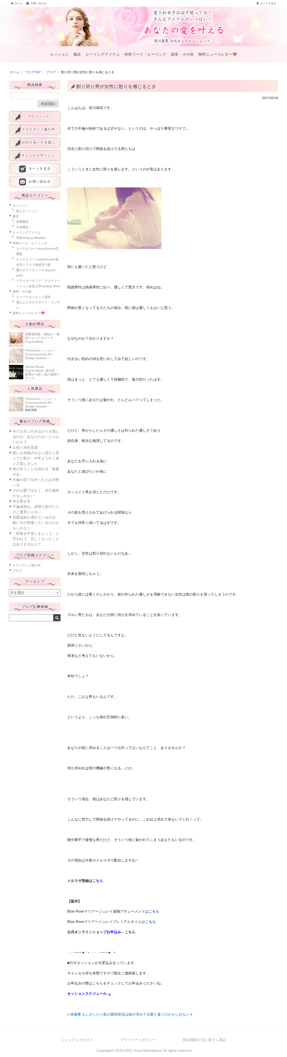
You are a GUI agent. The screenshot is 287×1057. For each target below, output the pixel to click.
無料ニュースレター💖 (217, 54)
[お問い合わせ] (35, 181)
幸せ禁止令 (21, 501)
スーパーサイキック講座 (33, 297)
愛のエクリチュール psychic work (36, 272)
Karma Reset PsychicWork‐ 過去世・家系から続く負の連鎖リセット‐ (42, 372)
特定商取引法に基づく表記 (204, 1040)
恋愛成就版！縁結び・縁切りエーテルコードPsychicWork (42, 337)
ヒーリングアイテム (103, 54)
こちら (154, 911)
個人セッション (27, 211)
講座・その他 (182, 54)
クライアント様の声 (27, 565)
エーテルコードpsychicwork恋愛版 (37, 251)
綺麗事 (75, 1014)
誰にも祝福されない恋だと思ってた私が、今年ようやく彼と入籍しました (36, 458)
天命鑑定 (22, 227)
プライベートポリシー (138, 1040)
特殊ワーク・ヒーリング (145, 54)
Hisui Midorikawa (147, 1051)
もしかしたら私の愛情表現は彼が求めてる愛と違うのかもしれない (135, 1014)
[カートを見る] (35, 168)
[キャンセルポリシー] (35, 155)
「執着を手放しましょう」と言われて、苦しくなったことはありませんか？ (36, 539)
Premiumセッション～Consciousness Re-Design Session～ (41, 354)
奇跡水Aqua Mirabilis (31, 238)
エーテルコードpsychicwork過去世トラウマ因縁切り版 (37, 261)
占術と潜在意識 (25, 447)
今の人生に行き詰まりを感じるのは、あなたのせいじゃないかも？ (36, 436)
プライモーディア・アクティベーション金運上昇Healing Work (38, 283)
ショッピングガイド (77, 1040)
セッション (59, 54)
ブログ (17, 570)
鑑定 (77, 54)
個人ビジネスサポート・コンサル (38, 304)
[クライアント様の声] (35, 129)
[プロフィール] (35, 116)
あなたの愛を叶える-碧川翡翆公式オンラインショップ (143, 26)
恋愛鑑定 (22, 221)
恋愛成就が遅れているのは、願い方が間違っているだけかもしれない (36, 522)
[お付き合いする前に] (35, 142)
